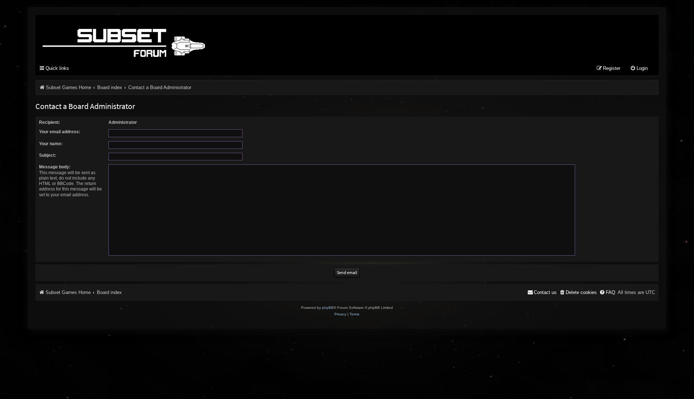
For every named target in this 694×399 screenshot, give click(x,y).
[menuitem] (639, 68)
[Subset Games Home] (169, 37)
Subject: (47, 155)
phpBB (328, 308)
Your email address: (59, 131)
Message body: (54, 166)
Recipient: (49, 122)
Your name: (51, 143)
